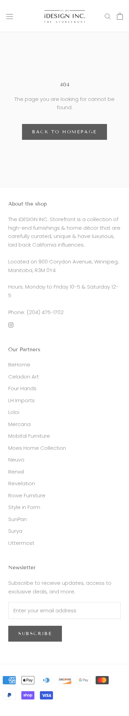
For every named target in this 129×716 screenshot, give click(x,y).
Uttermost (21, 543)
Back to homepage (64, 132)
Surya (15, 531)
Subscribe (35, 633)
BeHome (19, 364)
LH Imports (21, 400)
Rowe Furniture (26, 495)
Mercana (19, 424)
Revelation (21, 483)
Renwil (16, 471)
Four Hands (22, 388)
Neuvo (16, 459)
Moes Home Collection (37, 448)
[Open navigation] (9, 16)
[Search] (108, 16)
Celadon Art (23, 376)
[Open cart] (120, 16)
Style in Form (24, 507)
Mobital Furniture (29, 435)
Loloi (13, 412)
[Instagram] (10, 325)
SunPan (17, 519)
